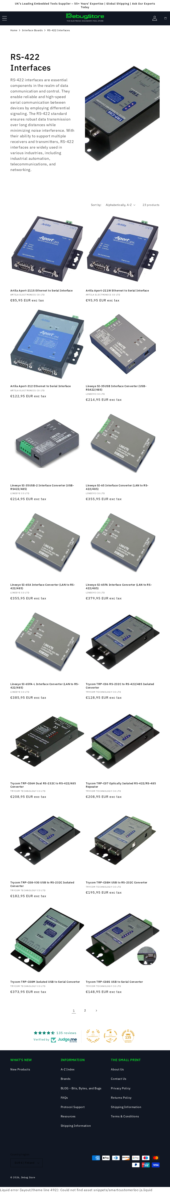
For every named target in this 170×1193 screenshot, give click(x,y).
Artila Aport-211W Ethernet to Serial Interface (117, 290)
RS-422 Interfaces (58, 30)
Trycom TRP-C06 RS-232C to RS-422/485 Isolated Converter (120, 686)
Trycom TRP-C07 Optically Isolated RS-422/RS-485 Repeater (121, 785)
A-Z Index (68, 1069)
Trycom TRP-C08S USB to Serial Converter (114, 982)
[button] (4, 18)
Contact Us (118, 1079)
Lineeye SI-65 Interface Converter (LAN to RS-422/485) (117, 487)
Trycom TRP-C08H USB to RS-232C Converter (116, 882)
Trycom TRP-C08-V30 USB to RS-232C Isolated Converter (42, 884)
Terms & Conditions (125, 1116)
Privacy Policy (120, 1088)
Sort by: (96, 205)
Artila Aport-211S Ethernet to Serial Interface (41, 290)
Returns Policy (121, 1098)
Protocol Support (73, 1107)
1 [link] (74, 1011)
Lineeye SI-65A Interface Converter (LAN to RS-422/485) (42, 586)
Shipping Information (76, 1126)
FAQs (64, 1098)
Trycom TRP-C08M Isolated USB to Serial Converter (45, 982)
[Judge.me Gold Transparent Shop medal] (110, 1036)
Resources (68, 1116)
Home (13, 30)
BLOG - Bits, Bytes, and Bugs (81, 1088)
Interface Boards (32, 30)
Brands (66, 1079)
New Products (20, 1069)
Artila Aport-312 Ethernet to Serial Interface (40, 386)
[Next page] (96, 1010)
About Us (117, 1069)
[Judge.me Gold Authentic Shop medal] (93, 1036)
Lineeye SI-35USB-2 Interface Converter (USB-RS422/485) (42, 487)
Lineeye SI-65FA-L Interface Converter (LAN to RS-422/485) (44, 686)
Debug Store (28, 1177)
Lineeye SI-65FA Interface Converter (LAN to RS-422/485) (119, 586)
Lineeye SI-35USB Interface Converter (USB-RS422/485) (116, 388)
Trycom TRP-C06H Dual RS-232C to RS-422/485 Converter (43, 785)
